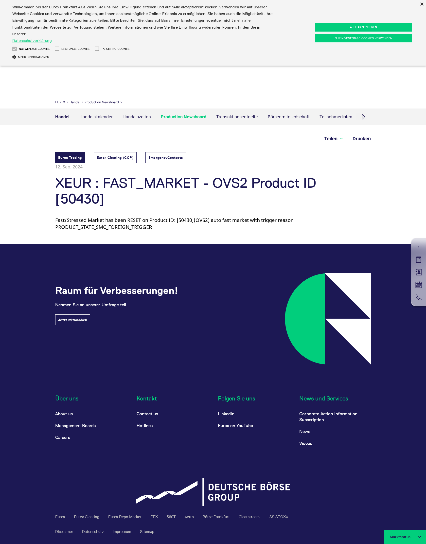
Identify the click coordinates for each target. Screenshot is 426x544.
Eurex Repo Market (125, 516)
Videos (305, 443)
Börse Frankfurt (217, 516)
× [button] (422, 4)
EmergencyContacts (165, 158)
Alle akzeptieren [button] (363, 27)
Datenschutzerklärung (32, 40)
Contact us (147, 413)
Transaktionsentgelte (237, 116)
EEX (154, 516)
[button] (14, 49)
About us (64, 413)
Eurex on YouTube (235, 425)
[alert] (213, 33)
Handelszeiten (137, 116)
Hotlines (145, 425)
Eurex (60, 102)
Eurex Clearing (87, 516)
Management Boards (75, 425)
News (304, 431)
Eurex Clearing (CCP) (115, 158)
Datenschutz (93, 531)
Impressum (122, 531)
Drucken (362, 139)
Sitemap (147, 531)
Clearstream (250, 516)
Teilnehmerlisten (336, 116)
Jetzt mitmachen (72, 320)
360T (172, 516)
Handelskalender (96, 116)
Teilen (331, 139)
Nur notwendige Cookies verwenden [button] (363, 38)
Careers (62, 437)
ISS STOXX (278, 516)
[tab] (70, 158)
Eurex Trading (70, 158)
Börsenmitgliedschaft (289, 116)
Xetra (190, 516)
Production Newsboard (102, 102)
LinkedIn (226, 413)
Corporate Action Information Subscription (328, 416)
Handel (75, 102)
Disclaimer (64, 531)
